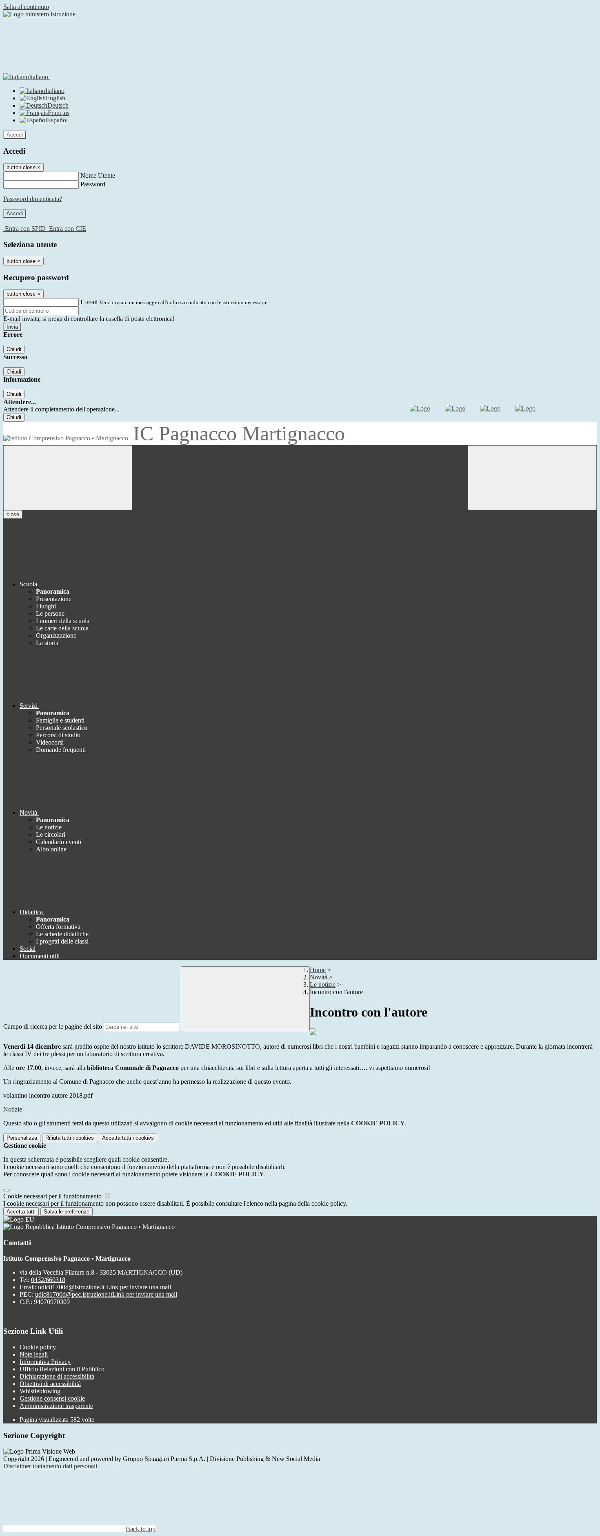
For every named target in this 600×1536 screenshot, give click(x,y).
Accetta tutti (128, 1138)
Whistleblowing (40, 1391)
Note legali (34, 1354)
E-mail (89, 301)
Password (92, 184)
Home (318, 969)
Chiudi (14, 349)
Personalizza (22, 1138)
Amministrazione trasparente (56, 1405)
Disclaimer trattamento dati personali (50, 1466)
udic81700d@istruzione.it (104, 1287)
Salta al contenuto (26, 6)
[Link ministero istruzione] (39, 14)
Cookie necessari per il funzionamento (53, 1196)
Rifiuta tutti (69, 1138)
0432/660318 (48, 1279)
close (13, 514)
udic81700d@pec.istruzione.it (106, 1294)
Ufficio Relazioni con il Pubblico (62, 1369)
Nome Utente (97, 175)
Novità (318, 977)
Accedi (15, 135)
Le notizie (323, 984)
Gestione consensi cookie (52, 1398)
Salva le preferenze (66, 1212)
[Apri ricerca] (532, 477)
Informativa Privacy (45, 1361)
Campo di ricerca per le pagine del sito (52, 1026)
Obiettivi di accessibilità (50, 1383)
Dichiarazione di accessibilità (57, 1376)
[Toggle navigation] (67, 477)
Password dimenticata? (32, 198)
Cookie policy (38, 1347)
